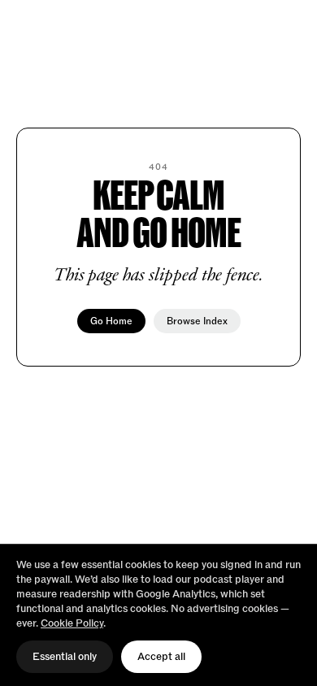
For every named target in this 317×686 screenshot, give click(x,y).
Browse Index (197, 321)
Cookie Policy (72, 623)
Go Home (111, 321)
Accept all (161, 656)
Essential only (65, 656)
